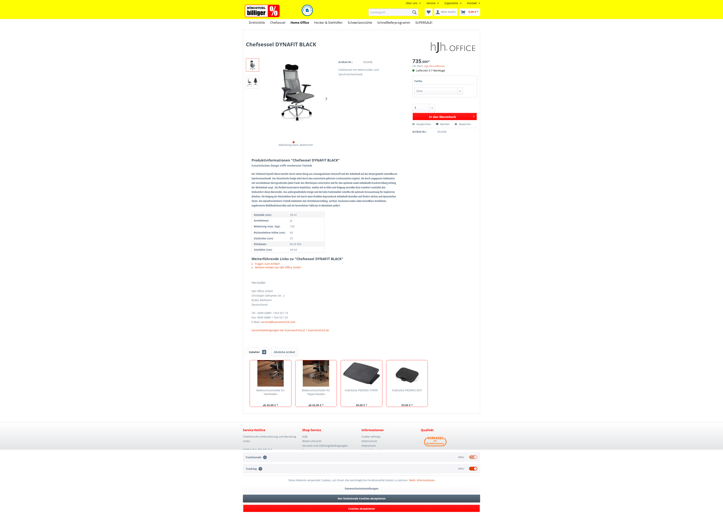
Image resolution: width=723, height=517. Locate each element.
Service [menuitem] (431, 3)
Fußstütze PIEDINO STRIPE (361, 390)
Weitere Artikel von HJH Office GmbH (277, 267)
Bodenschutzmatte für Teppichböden (316, 392)
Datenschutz (369, 441)
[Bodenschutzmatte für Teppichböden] (316, 373)
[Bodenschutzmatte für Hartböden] (270, 373)
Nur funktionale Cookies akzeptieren (362, 498)
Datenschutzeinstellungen (361, 488)
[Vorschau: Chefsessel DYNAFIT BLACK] (252, 65)
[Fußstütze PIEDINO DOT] (407, 373)
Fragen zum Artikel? (267, 264)
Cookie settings (371, 436)
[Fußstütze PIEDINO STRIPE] (361, 373)
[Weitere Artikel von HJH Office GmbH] (454, 48)
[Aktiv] (473, 457)
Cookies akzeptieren (361, 508)
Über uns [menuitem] (412, 3)
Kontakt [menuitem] (472, 3)
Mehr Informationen (422, 480)
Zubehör (257, 352)
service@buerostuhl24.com (278, 322)
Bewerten (464, 124)
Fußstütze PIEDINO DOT (407, 390)
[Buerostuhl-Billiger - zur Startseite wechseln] (262, 11)
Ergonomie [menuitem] (452, 3)
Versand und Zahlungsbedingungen (325, 445)
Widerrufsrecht (311, 441)
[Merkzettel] (428, 12)
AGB (304, 436)
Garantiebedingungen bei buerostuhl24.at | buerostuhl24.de (290, 330)
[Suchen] (414, 12)
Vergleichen (423, 124)
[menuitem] (393, 12)
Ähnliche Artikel (284, 352)
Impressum (369, 445)
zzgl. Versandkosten (434, 66)
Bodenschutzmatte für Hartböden (270, 392)
